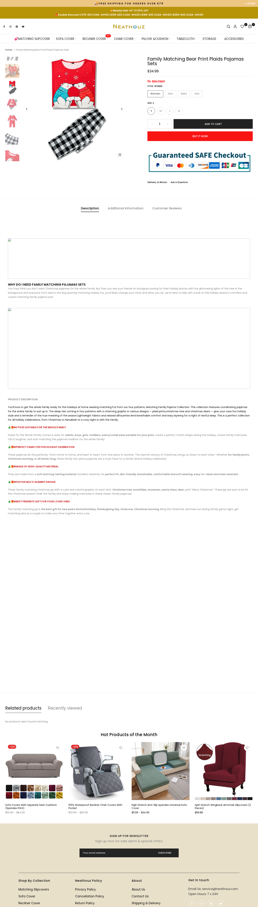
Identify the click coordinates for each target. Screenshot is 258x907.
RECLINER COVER (96, 39)
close (8, 3)
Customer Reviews (167, 208)
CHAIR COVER (123, 39)
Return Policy (85, 903)
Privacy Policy (85, 889)
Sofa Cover (26, 896)
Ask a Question (179, 182)
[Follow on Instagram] (10, 26)
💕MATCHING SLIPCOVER (32, 39)
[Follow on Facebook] (4, 26)
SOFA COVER (65, 39)
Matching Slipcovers (33, 889)
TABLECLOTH (185, 39)
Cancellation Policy (89, 896)
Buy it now (200, 136)
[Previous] (27, 109)
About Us (138, 889)
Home (8, 49)
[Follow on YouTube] (23, 26)
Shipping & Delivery (146, 903)
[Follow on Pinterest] (16, 26)
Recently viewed (65, 708)
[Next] (121, 109)
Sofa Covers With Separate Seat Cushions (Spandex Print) (31, 806)
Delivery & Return (157, 182)
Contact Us (140, 896)
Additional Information (125, 208)
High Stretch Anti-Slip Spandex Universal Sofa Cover (159, 806)
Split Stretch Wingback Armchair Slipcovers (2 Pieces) (223, 806)
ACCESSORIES (234, 39)
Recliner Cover (29, 903)
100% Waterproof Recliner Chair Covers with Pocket (95, 806)
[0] (242, 26)
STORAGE (209, 39)
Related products (23, 708)
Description (90, 208)
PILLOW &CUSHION (155, 39)
